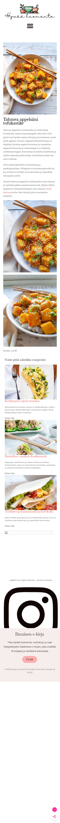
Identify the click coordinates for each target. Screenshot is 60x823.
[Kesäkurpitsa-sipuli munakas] (31, 366)
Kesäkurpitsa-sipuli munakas (22, 401)
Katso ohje (9, 418)
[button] (30, 27)
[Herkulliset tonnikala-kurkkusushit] (31, 421)
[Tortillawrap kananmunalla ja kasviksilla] (31, 477)
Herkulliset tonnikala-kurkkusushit (26, 456)
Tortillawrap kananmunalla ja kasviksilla (29, 511)
